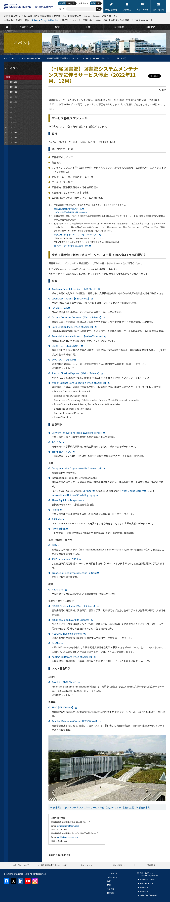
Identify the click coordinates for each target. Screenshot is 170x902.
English (71, 3)
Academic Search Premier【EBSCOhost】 (75, 289)
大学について (112, 877)
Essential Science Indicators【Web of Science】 (78, 336)
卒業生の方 (144, 887)
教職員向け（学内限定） (149, 895)
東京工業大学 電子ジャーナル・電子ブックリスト (76, 234)
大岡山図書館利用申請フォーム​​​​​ (68, 208)
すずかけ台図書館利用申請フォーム (70, 212)
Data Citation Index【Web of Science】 (73, 326)
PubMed (56, 643)
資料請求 (151, 865)
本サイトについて (21, 865)
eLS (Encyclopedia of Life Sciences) (71, 619)
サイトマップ (86, 865)
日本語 (62, 3)
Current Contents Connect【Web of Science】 (77, 317)
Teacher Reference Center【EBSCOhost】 (75, 721)
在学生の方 (144, 891)
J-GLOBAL (57, 442)
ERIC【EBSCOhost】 (63, 707)
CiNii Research (60, 308)
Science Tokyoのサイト (44, 20)
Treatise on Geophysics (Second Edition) (74, 573)
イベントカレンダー (31, 58)
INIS (54, 545)
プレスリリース (119, 865)
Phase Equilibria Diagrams (66, 500)
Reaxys (55, 509)
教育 (109, 881)
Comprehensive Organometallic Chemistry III (77, 468)
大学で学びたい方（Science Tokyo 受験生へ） (150, 874)
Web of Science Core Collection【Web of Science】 (79, 382)
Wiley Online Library (133, 490)
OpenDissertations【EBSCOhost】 (71, 298)
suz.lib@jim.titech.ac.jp (67, 836)
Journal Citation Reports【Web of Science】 (76, 373)
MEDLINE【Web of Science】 (67, 633)
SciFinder (57, 519)
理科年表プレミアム (62, 451)
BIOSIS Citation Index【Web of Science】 (74, 606)
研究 (109, 885)
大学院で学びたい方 (147, 879)
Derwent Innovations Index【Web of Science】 (77, 432)
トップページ (10, 58)
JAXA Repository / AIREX (65, 559)
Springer (87, 490)
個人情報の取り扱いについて (54, 865)
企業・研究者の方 (146, 883)
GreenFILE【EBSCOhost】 (66, 345)
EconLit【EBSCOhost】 (65, 682)
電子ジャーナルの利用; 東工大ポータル (71, 245)
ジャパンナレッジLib (63, 359)
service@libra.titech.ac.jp (68, 825)
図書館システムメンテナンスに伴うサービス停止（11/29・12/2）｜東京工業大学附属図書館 (101, 807)
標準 (93, 3)
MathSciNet (58, 589)
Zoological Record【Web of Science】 (72, 656)
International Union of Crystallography (73, 495)
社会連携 (110, 889)
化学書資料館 (59, 528)
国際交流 (110, 893)
